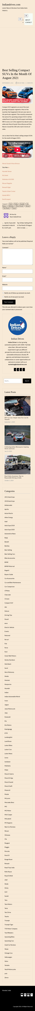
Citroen (7, 599)
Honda (16, 204)
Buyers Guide (9, 574)
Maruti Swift (8, 786)
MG (6, 806)
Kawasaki (8, 717)
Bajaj (6, 538)
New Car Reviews (10, 827)
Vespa (6, 949)
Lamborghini (8, 737)
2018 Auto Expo (10, 501)
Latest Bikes (8, 745)
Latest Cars (8, 749)
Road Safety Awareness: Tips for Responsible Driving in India (14, 477)
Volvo (6, 961)
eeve (6, 623)
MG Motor (8, 810)
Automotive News (10, 533)
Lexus (6, 757)
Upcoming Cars (9, 941)
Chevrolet (8, 595)
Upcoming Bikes (9, 937)
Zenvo (6, 977)
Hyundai (22, 204)
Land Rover (8, 741)
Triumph (7, 920)
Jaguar (7, 705)
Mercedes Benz (9, 802)
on (8, 167)
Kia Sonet (5, 175)
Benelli (7, 542)
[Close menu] (26, 15)
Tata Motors (6, 208)
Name (4, 267)
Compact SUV (9, 603)
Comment (5, 247)
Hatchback (8, 664)
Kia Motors (8, 725)
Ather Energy (9, 517)
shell (6, 880)
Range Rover (9, 859)
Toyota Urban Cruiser (8, 191)
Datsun (7, 611)
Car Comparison (9, 586)
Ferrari (7, 639)
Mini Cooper (8, 814)
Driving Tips (8, 615)
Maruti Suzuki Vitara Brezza (11, 163)
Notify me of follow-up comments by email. (17, 293)
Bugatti (7, 570)
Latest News (8, 753)
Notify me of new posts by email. (14, 297)
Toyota (14, 208)
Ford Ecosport (6, 199)
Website (4, 284)
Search (27, 381)
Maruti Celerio (9, 774)
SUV (6, 892)
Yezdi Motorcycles (10, 969)
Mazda (7, 794)
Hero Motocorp (9, 672)
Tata (6, 900)
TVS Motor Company (11, 929)
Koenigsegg (8, 729)
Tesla (6, 908)
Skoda (6, 884)
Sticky (6, 888)
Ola (6, 839)
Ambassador (8, 505)
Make (6, 770)
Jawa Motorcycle (10, 709)
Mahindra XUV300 (8, 179)
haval (6, 668)
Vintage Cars (9, 953)
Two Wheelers (9, 933)
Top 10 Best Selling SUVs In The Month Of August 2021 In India (24, 225)
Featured (7, 635)
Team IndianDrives (15, 217)
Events (7, 631)
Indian (6, 692)
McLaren (7, 798)
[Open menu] (20, 19)
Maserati (7, 790)
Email (4, 276)
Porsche (7, 851)
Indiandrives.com (11, 4)
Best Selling (8, 550)
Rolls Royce (8, 871)
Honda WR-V (6, 195)
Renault (28, 206)
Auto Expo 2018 (10, 525)
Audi (6, 521)
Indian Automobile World (12, 696)
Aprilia (7, 509)
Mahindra (11, 206)
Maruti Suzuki (19, 206)
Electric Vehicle (9, 627)
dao (6, 607)
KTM (6, 733)
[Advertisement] (17, 47)
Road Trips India (9, 867)
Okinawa (7, 835)
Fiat (6, 643)
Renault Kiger (6, 187)
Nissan (7, 831)
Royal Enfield (9, 876)
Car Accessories (9, 578)
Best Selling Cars (10, 554)
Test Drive (8, 912)
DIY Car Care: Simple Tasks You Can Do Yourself (16, 418)
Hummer (7, 680)
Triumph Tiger (9, 924)
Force (6, 648)
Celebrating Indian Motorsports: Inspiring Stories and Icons (17, 447)
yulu (6, 973)
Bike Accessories (10, 558)
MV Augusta (8, 823)
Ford (10, 204)
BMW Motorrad (9, 566)
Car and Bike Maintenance (13, 582)
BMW (6, 562)
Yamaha (7, 965)
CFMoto (7, 590)
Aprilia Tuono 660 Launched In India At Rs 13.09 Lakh (8, 225)
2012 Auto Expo (10, 497)
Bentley (7, 546)
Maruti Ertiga (9, 778)
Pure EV (7, 855)
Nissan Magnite (7, 183)
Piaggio (7, 847)
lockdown (7, 762)
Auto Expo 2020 (10, 529)
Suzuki (7, 896)
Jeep (6, 713)
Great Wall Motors (10, 656)
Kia (6, 721)
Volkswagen (8, 957)
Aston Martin (9, 513)
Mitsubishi (8, 819)
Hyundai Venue (6, 171)
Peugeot (7, 843)
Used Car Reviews (10, 945)
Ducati (7, 619)
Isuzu (6, 700)
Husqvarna (8, 684)
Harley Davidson (10, 660)
